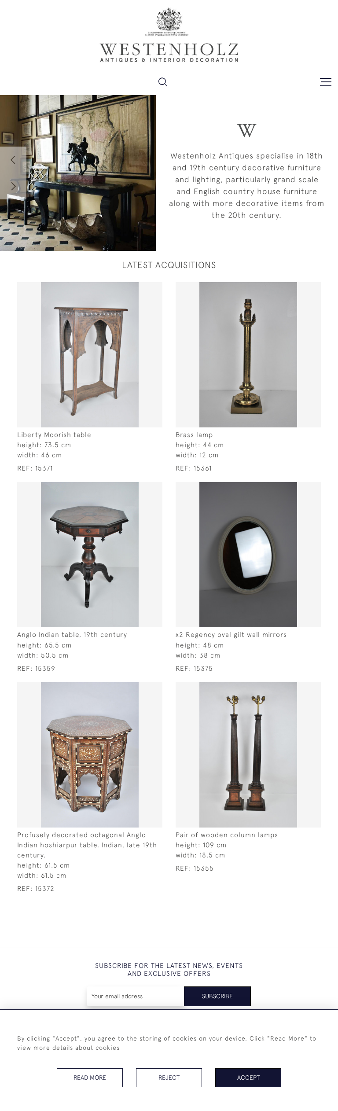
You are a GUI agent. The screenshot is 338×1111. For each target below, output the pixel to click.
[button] (163, 81)
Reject (169, 1077)
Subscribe (217, 996)
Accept (248, 1077)
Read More (89, 1077)
